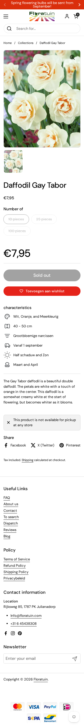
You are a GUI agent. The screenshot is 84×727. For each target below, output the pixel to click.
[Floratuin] (42, 16)
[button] (75, 16)
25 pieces (44, 219)
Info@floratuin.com (26, 615)
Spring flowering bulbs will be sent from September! (42, 4)
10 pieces (16, 219)
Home (8, 43)
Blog (7, 536)
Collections (25, 43)
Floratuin (41, 679)
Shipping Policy (16, 572)
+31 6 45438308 (23, 623)
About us (11, 504)
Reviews (10, 530)
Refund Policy (15, 565)
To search (11, 517)
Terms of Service (17, 559)
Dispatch (11, 523)
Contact (10, 510)
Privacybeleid (14, 578)
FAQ (7, 497)
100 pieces (17, 231)
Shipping (27, 460)
